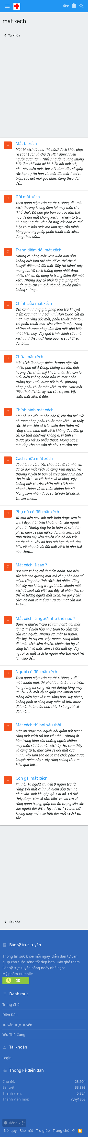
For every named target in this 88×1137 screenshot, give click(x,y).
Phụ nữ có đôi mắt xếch (37, 511)
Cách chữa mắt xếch (34, 458)
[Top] (74, 1131)
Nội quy (10, 1130)
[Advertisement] (44, 87)
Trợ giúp (43, 1130)
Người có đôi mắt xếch (36, 671)
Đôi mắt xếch (28, 196)
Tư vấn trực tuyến (17, 1024)
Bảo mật (26, 1130)
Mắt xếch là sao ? (31, 565)
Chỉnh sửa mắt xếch (34, 303)
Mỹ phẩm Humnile (17, 973)
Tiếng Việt (16, 1122)
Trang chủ (11, 1004)
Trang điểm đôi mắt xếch (38, 250)
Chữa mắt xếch (29, 356)
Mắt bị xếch (26, 143)
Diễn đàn (10, 1014)
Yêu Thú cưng (13, 1034)
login (6, 1057)
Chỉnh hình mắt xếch (35, 410)
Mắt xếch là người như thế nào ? (45, 618)
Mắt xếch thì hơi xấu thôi (38, 725)
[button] (7, 6)
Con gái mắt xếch (31, 778)
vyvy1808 (78, 1099)
